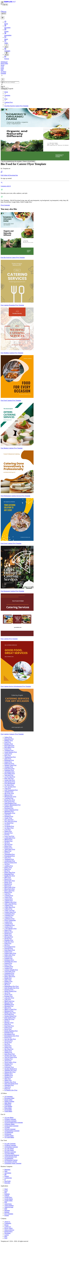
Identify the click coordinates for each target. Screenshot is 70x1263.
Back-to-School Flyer (10, 862)
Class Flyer (7, 788)
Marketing (7, 1169)
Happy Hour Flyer (9, 976)
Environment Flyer (9, 946)
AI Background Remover (11, 1155)
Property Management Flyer (12, 805)
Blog (5, 1236)
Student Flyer (8, 1052)
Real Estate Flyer (9, 745)
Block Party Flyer (9, 889)
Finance (6, 1176)
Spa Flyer (7, 1044)
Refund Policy (8, 1231)
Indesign (6, 1212)
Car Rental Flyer (9, 826)
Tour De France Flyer (10, 1057)
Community (7, 1223)
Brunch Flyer (8, 892)
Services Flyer (8, 1040)
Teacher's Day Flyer (10, 1055)
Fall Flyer (7, 852)
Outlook (6, 1195)
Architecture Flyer (9, 861)
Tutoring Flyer (8, 1064)
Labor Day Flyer (9, 998)
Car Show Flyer (9, 828)
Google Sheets (8, 1199)
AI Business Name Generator (12, 1163)
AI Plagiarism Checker (11, 1160)
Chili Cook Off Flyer (10, 904)
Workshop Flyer (9, 1085)
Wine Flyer (7, 1078)
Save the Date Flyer (10, 1039)
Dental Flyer (8, 933)
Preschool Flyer (8, 808)
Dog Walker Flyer (9, 773)
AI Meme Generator (10, 1145)
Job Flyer (7, 843)
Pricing (6, 1225)
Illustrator (7, 1210)
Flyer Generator (5, 205)
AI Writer (7, 1127)
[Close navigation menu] (2, 17)
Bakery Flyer (8, 867)
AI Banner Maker (9, 1124)
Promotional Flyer (9, 856)
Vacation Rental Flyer (10, 1069)
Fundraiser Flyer (9, 770)
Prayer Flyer (7, 1029)
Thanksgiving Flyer (10, 757)
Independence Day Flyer (11, 986)
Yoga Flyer (7, 1087)
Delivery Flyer (8, 932)
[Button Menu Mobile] (2, 2)
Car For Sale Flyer (9, 777)
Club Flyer (7, 814)
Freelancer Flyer (9, 960)
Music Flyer (7, 851)
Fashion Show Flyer (10, 953)
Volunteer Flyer (8, 791)
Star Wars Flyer (8, 1049)
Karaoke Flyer (8, 996)
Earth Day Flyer (9, 942)
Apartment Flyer (9, 859)
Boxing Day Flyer (9, 800)
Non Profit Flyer (9, 1014)
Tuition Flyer (8, 737)
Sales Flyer (7, 857)
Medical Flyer (8, 839)
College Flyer (8, 909)
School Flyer (8, 762)
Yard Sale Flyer (8, 775)
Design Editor (8, 1100)
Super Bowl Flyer (9, 1054)
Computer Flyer (8, 915)
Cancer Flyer (8, 897)
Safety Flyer (7, 979)
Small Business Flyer (10, 803)
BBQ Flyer (7, 877)
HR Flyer (7, 984)
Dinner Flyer (8, 935)
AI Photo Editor (9, 1135)
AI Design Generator (10, 1121)
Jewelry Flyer (8, 994)
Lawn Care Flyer (9, 836)
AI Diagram (7, 1134)
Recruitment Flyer (9, 1034)
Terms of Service (9, 1230)
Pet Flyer (7, 1021)
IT (5, 1179)
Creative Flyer (8, 927)
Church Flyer (8, 753)
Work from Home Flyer (11, 1083)
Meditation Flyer (9, 1004)
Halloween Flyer (9, 763)
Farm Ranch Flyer (9, 950)
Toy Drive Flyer (9, 785)
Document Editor (9, 1098)
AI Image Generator (10, 1119)
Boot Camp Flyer (9, 890)
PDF (5, 1202)
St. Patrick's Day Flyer (10, 1090)
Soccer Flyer (8, 1042)
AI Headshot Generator (11, 1147)
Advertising (7, 1173)
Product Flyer (8, 847)
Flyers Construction (10, 920)
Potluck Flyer (8, 1027)
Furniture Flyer (8, 966)
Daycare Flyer (8, 833)
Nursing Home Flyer (10, 1016)
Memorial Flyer (8, 1006)
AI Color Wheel (9, 1148)
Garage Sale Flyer (9, 780)
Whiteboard (7, 1104)
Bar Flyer (7, 871)
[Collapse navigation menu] (2, 79)
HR (5, 1174)
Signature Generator (10, 1152)
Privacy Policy (8, 1228)
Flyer (5, 99)
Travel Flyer (7, 1060)
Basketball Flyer (9, 874)
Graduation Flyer (9, 973)
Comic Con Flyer (9, 910)
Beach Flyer (7, 879)
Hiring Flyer (7, 846)
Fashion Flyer (8, 951)
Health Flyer (8, 978)
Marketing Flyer (9, 811)
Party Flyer (7, 755)
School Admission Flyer (11, 810)
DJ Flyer (6, 834)
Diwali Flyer (8, 938)
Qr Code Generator (9, 1143)
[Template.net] (10, 2)
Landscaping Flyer (9, 838)
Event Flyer (7, 748)
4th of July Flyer (9, 793)
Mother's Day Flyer (10, 1012)
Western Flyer (8, 1077)
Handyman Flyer (9, 975)
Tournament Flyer (9, 854)
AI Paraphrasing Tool (10, 1157)
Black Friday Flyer (9, 887)
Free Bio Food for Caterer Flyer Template (16, 106)
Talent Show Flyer (9, 849)
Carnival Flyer (8, 899)
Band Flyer (7, 869)
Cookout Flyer (8, 923)
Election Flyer (8, 841)
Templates (7, 95)
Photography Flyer (9, 813)
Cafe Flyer (7, 894)
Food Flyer (7, 742)
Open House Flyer (9, 781)
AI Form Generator (9, 1129)
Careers (6, 1235)
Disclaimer (7, 1233)
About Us (7, 1221)
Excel (6, 1190)
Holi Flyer (7, 1088)
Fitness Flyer (8, 831)
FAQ (5, 1238)
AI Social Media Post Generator (13, 1122)
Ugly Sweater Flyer (10, 786)
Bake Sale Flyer (9, 778)
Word (6, 1189)
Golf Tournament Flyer (11, 790)
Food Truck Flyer (9, 801)
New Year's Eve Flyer (10, 821)
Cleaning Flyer (8, 767)
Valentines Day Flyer (10, 1070)
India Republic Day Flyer (11, 988)
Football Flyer (8, 958)
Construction (8, 1178)
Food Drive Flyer (9, 768)
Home (6, 92)
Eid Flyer (7, 945)
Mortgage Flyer (8, 1011)
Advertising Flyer (9, 772)
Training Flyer (8, 1059)
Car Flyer (7, 824)
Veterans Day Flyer (9, 1072)
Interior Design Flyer (10, 991)
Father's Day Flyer (9, 955)
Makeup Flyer (8, 795)
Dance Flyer (7, 930)
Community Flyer (9, 913)
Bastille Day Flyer (9, 876)
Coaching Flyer (8, 798)
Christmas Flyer (8, 750)
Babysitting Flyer (9, 747)
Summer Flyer (8, 806)
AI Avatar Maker (9, 1153)
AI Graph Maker (9, 1137)
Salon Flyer (7, 758)
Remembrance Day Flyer (11, 1036)
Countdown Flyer (9, 925)
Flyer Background (9, 783)
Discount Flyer (8, 937)
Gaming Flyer (8, 968)
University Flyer (9, 1067)
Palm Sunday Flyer (9, 1017)
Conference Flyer (9, 918)
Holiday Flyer (8, 981)
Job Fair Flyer (8, 844)
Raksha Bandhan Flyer (11, 1031)
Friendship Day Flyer (10, 961)
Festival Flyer (8, 956)
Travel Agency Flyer (10, 1062)
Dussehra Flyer (8, 940)
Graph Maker (8, 1111)
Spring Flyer (8, 1047)
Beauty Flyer (8, 882)
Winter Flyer (8, 1080)
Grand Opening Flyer (10, 752)
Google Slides (8, 1200)
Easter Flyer (7, 943)
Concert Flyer (8, 917)
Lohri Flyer (7, 999)
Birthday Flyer (8, 740)
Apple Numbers (9, 1205)
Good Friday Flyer (9, 971)
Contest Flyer (8, 922)
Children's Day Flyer (10, 902)
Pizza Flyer (7, 1024)
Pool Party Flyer (9, 1026)
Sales (5, 1171)
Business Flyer (8, 744)
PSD (5, 1209)
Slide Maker (7, 1103)
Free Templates (8, 1214)
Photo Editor (8, 1108)
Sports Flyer (7, 1045)
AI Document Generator (11, 1126)
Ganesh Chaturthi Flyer (11, 970)
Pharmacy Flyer (8, 1022)
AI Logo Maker (8, 1117)
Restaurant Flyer (9, 760)
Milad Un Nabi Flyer (10, 1009)
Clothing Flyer (8, 905)
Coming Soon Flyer (10, 912)
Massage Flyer (8, 1003)
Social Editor (8, 1109)
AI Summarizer (8, 1158)
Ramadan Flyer (8, 1032)
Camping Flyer (8, 895)
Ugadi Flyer (7, 1065)
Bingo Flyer (7, 885)
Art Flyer (7, 864)
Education (7, 1183)
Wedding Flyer (8, 1075)
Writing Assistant (9, 1101)
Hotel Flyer (7, 983)
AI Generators (8, 1096)
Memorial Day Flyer (10, 796)
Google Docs (8, 1197)
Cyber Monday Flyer (10, 928)
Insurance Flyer (8, 989)
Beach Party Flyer (9, 880)
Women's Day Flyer (10, 1082)
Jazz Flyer (7, 993)
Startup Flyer (8, 1050)
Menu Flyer (7, 1007)
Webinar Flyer (8, 1073)
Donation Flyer (8, 816)
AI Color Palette (9, 1150)
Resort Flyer (7, 1037)
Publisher (7, 1194)
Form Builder (8, 1106)
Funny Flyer (7, 965)
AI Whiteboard (8, 1132)
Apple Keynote (8, 1207)
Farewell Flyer (8, 948)
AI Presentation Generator (11, 1130)
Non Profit (7, 1181)
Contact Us (7, 1226)
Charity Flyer (8, 818)
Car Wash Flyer (8, 823)
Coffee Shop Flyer (9, 907)
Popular (6, 1215)
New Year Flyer (8, 819)
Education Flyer (9, 739)
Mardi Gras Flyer (9, 1001)
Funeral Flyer (8, 963)
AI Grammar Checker (10, 1161)
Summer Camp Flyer (10, 765)
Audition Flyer (8, 866)
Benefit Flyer (8, 884)
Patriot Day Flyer (9, 1019)
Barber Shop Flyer (9, 872)
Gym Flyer (7, 829)
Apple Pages (8, 1204)
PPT (5, 1192)
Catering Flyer (8, 102)
